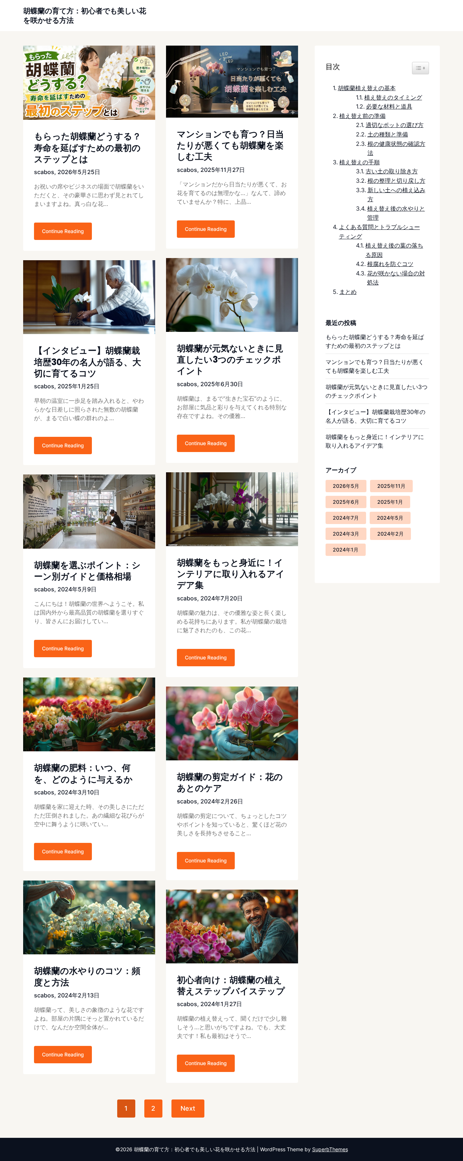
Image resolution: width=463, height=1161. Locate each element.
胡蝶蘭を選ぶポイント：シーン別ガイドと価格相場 (87, 570)
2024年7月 (346, 518)
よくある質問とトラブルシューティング (379, 231)
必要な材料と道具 (389, 106)
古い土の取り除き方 (391, 171)
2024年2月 (390, 534)
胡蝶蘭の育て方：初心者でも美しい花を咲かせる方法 (84, 15)
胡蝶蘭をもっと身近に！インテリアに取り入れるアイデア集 (231, 574)
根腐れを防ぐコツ (390, 263)
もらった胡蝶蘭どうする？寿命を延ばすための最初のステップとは (87, 147)
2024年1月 (345, 549)
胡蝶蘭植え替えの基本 (366, 88)
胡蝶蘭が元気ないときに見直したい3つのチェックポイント (230, 359)
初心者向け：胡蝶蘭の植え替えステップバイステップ (231, 985)
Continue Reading (63, 231)
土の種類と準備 (388, 134)
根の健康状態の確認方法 (396, 148)
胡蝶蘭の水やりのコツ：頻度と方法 (87, 976)
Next (187, 1108)
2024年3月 (346, 534)
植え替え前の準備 (362, 115)
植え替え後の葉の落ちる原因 (394, 250)
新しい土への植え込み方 (396, 194)
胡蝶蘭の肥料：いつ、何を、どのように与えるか (83, 773)
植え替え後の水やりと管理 (396, 213)
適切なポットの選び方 (394, 124)
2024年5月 (390, 518)
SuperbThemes (330, 1149)
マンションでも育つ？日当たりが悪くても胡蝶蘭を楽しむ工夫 (230, 145)
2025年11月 (391, 486)
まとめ (347, 291)
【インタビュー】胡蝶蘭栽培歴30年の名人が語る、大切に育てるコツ (87, 362)
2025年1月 (390, 502)
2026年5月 (346, 486)
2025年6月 (346, 502)
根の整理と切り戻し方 (396, 180)
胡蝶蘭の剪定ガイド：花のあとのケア (230, 782)
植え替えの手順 (359, 162)
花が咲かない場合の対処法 (396, 278)
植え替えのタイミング (393, 97)
